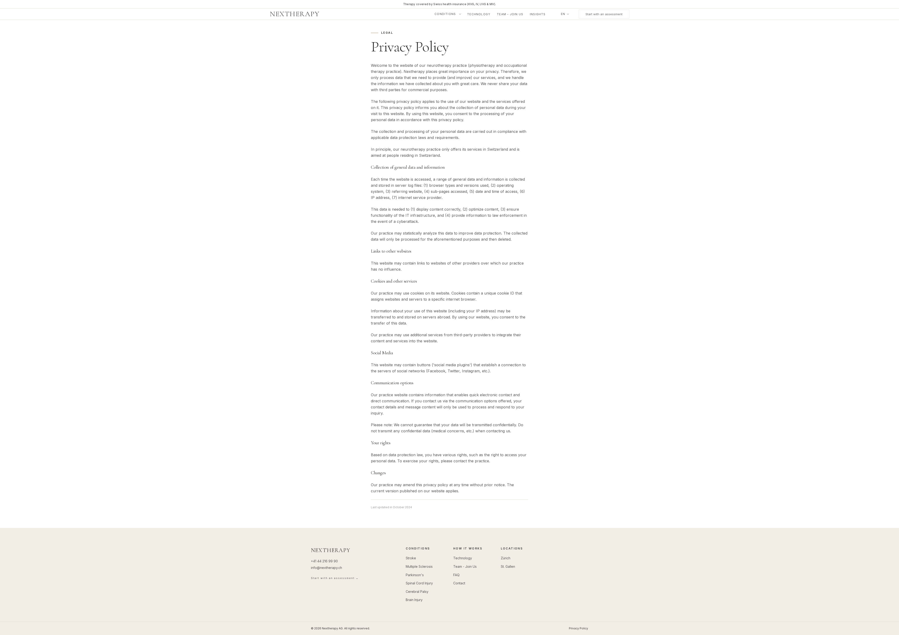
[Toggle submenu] (461, 14)
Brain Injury (414, 600)
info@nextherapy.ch (326, 568)
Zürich (505, 558)
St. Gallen (508, 566)
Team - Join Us (510, 14)
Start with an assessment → (335, 578)
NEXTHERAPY (295, 13)
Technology (478, 14)
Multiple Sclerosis (419, 566)
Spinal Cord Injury (419, 583)
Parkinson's (415, 575)
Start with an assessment (604, 14)
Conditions (445, 14)
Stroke (411, 558)
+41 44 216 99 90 (324, 561)
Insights (538, 14)
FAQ (456, 575)
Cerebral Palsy (417, 592)
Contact (459, 583)
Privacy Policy (578, 628)
